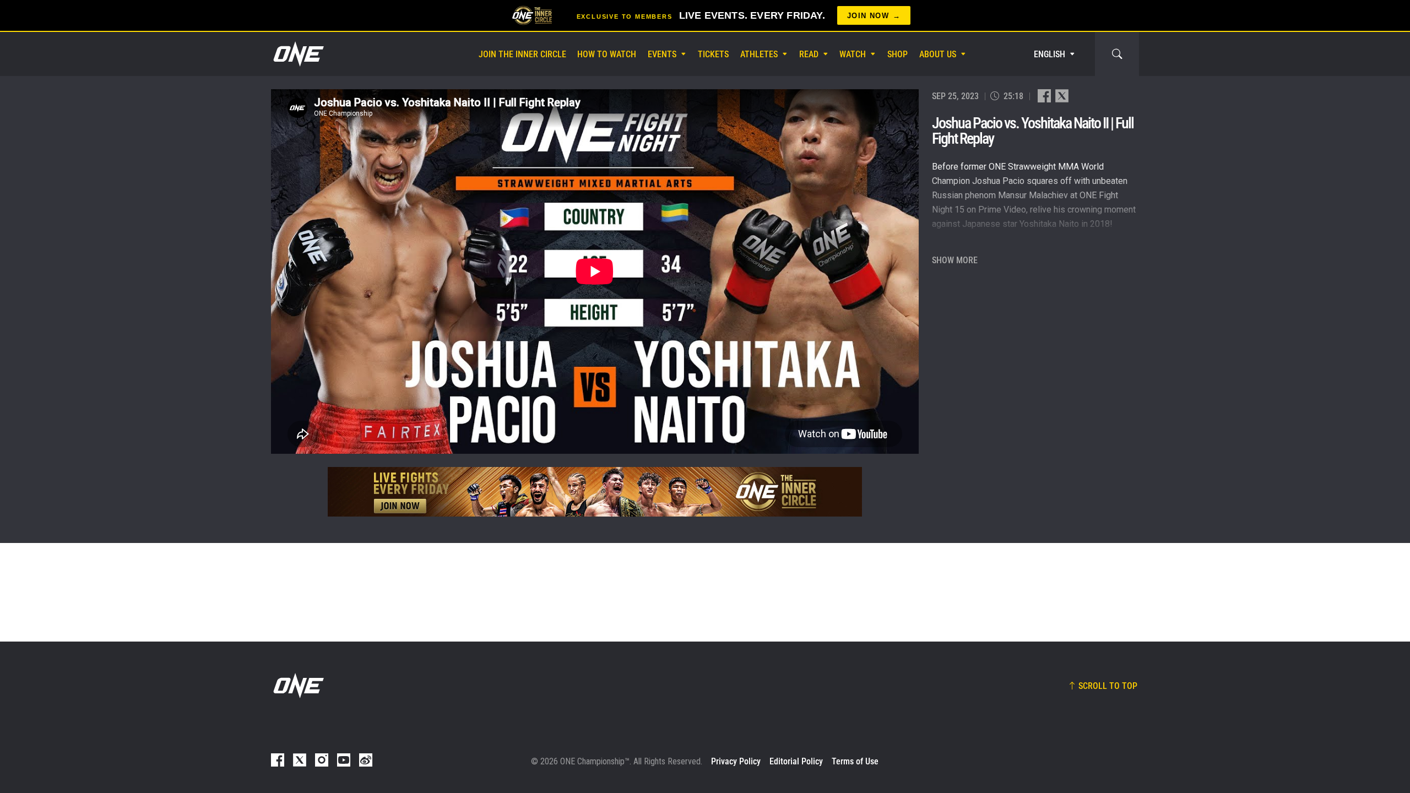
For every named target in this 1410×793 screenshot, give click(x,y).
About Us (937, 54)
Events (662, 54)
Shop (897, 54)
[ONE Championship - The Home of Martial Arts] (297, 54)
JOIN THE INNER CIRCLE (522, 54)
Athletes (759, 54)
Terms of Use (855, 761)
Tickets (713, 54)
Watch (852, 54)
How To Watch (606, 54)
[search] (1117, 54)
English (1049, 54)
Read (808, 54)
